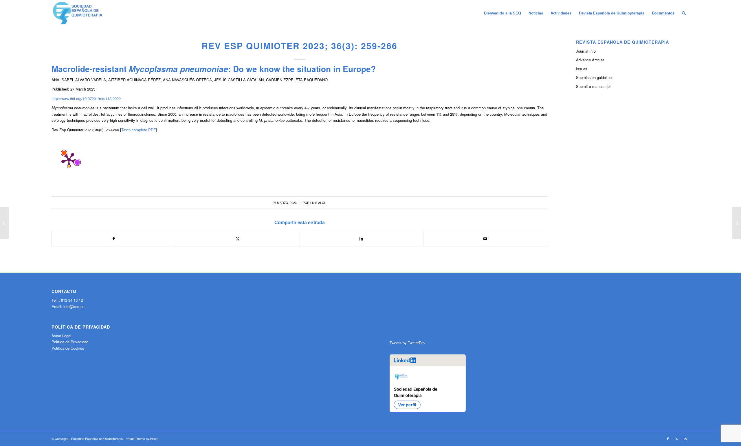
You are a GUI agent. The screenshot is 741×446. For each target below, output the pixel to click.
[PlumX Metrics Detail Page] (69, 159)
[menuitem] (502, 13)
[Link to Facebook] (667, 438)
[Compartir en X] (238, 238)
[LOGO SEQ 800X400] (78, 13)
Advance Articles (590, 59)
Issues (581, 68)
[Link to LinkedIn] (685, 438)
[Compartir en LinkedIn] (361, 238)
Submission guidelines (595, 77)
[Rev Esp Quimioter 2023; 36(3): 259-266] (4, 223)
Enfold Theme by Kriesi (142, 438)
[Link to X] (676, 438)
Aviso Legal (61, 335)
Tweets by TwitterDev (407, 342)
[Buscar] (683, 13)
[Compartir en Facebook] (114, 238)
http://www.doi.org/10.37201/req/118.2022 (86, 98)
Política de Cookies (68, 348)
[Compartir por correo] (485, 238)
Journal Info (586, 51)
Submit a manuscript (593, 86)
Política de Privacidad (70, 341)
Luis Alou (318, 202)
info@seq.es (74, 306)
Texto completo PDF (138, 129)
